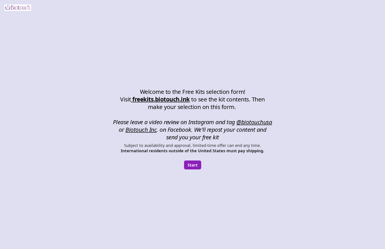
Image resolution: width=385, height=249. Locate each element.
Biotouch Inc (141, 130)
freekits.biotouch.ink (160, 99)
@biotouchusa (254, 122)
